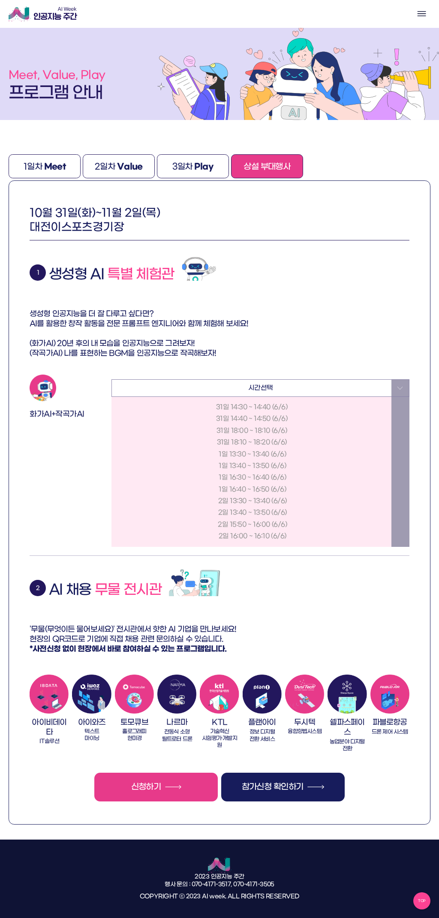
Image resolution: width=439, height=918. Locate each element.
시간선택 (260, 388)
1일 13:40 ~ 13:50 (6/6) (251, 465)
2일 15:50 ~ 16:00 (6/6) (251, 524)
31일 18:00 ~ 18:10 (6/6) (251, 430)
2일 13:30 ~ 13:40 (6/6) (252, 500)
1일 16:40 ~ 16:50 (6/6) (251, 489)
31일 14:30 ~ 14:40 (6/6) (251, 407)
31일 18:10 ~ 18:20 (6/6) (252, 442)
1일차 (45, 167)
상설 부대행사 (267, 167)
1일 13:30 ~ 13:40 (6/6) (251, 454)
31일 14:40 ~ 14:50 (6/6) (251, 419)
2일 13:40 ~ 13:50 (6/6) (252, 512)
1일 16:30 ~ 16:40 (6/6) (251, 477)
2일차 (119, 167)
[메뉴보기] (422, 14)
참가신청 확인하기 (273, 787)
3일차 (193, 167)
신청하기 (146, 787)
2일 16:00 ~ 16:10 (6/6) (251, 536)
